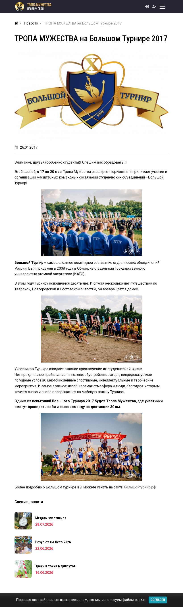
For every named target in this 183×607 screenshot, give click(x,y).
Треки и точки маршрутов (55, 566)
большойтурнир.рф (140, 487)
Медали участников (50, 518)
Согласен (158, 600)
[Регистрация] (152, 6)
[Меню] (162, 6)
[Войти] (147, 6)
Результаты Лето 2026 (53, 542)
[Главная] (16, 23)
